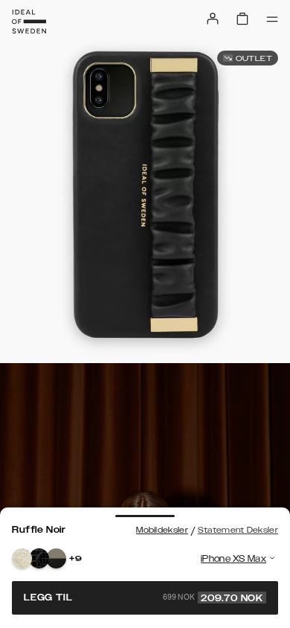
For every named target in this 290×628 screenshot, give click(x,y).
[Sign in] (213, 18)
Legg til (143, 597)
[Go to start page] (29, 21)
